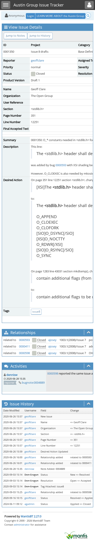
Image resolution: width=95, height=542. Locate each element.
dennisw (11, 375)
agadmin (29, 504)
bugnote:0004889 (33, 383)
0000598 (24, 353)
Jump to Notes (15, 36)
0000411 (24, 346)
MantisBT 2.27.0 (31, 516)
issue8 (36, 311)
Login (30, 16)
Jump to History (40, 36)
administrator (22, 524)
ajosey (52, 340)
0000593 (60, 165)
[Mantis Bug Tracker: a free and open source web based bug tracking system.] (76, 535)
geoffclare (37, 60)
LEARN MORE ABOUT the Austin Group (60, 16)
